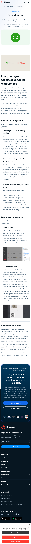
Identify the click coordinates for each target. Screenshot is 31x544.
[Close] (29, 524)
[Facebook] (11, 514)
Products (4, 458)
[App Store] (6, 518)
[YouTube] (2, 514)
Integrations (9, 6)
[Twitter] (5, 514)
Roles (3, 465)
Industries (4, 468)
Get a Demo (15, 409)
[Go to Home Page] (6, 2)
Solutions (4, 461)
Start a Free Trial (15, 403)
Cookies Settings (15, 532)
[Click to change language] (24, 2)
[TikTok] (16, 514)
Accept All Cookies (15, 541)
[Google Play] (17, 518)
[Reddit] (19, 514)
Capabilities (5, 471)
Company (4, 478)
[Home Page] (2, 7)
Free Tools (5, 484)
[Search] (20, 2)
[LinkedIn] (14, 514)
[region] (15, 533)
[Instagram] (8, 514)
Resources (5, 474)
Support (4, 481)
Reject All (15, 537)
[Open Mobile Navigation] (28, 2)
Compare (4, 455)
